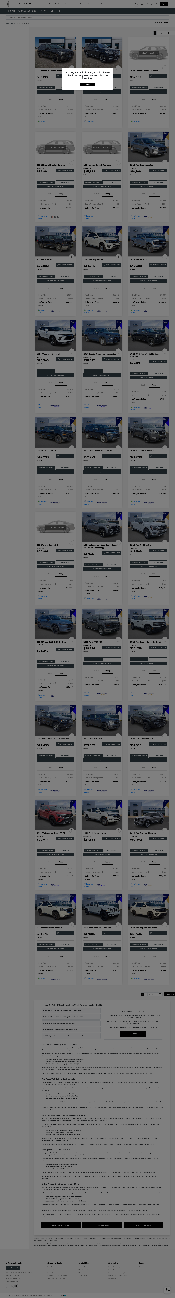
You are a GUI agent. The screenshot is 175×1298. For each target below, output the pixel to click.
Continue (87, 84)
